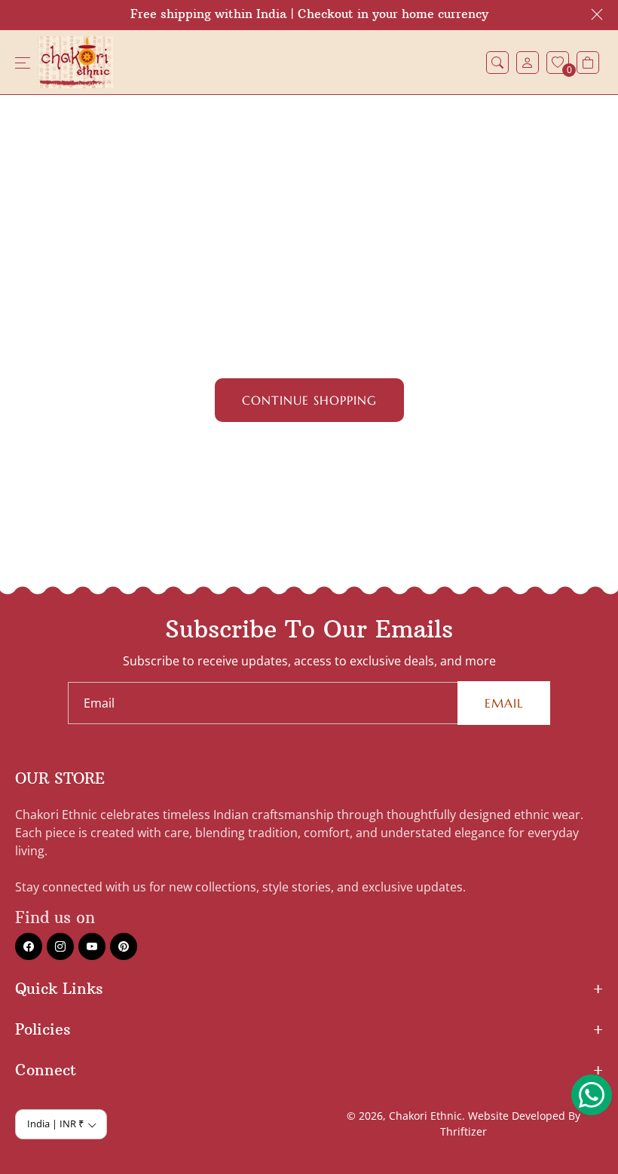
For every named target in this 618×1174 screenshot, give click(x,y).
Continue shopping (309, 400)
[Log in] (527, 62)
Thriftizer (463, 1131)
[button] (497, 62)
